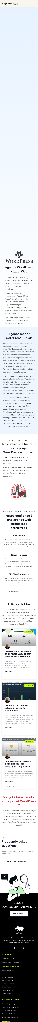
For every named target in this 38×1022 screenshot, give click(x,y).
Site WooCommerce (19, 574)
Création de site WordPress (14, 457)
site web (25, 426)
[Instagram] (23, 948)
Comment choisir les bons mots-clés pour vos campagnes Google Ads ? (18, 764)
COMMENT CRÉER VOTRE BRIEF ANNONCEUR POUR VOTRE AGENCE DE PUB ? (18, 654)
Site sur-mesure (19, 555)
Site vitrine (19, 536)
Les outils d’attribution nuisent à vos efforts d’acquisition (16, 708)
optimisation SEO (11, 421)
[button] (34, 3)
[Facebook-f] (19, 948)
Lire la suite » (9, 672)
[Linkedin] (14, 948)
